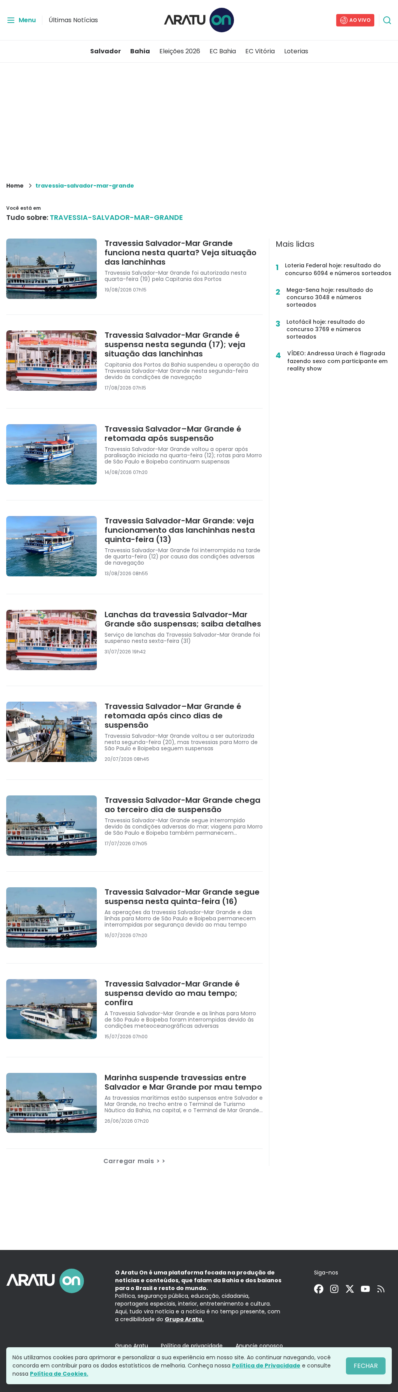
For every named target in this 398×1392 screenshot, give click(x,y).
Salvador (105, 51)
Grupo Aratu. (184, 1319)
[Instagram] (334, 1289)
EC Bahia (222, 51)
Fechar (366, 1365)
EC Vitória (260, 51)
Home (15, 186)
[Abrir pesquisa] (387, 20)
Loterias (296, 51)
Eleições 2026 (179, 51)
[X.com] (349, 1289)
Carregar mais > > (134, 1161)
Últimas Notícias (73, 20)
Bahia (140, 51)
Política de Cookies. (59, 1374)
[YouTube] (365, 1289)
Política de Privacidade (266, 1365)
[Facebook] (318, 1289)
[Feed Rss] (381, 1289)
